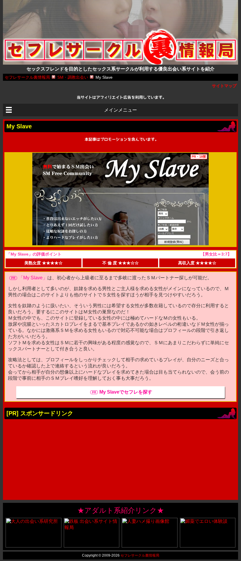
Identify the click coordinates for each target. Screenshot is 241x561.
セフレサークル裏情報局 (139, 555)
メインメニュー (120, 110)
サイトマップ (224, 85)
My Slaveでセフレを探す (125, 391)
